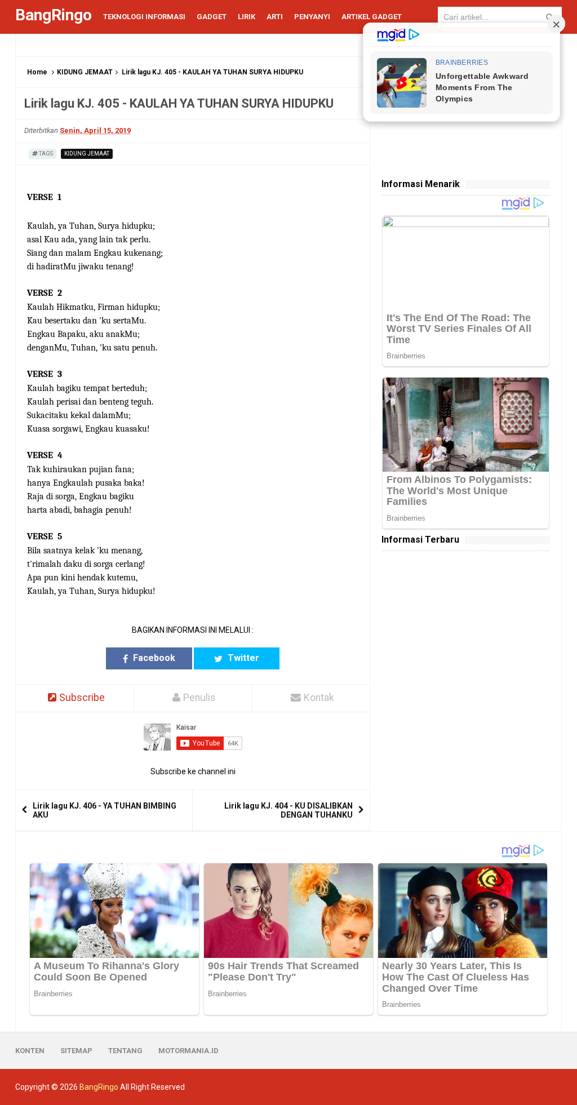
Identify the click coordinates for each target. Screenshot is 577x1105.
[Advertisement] (465, 632)
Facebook (153, 658)
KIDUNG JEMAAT (85, 72)
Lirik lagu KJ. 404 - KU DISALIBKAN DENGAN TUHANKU (288, 810)
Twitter (242, 658)
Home (37, 72)
